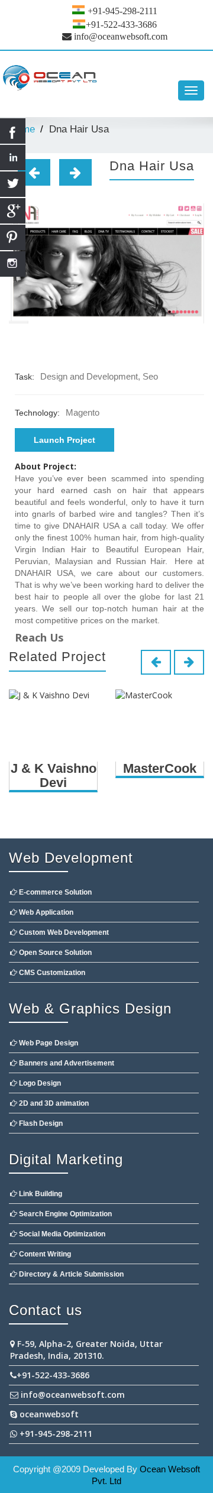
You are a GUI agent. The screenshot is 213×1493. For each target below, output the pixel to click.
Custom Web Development (63, 932)
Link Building (39, 1194)
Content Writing (44, 1254)
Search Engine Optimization (64, 1214)
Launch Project (64, 440)
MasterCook (159, 768)
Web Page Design (47, 1043)
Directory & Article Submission (70, 1274)
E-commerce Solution (54, 892)
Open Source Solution (54, 952)
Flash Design (40, 1123)
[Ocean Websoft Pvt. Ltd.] (106, 78)
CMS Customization (51, 973)
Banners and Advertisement (65, 1063)
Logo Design (39, 1083)
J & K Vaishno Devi (53, 775)
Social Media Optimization (61, 1234)
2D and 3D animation (53, 1103)
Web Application (45, 912)
